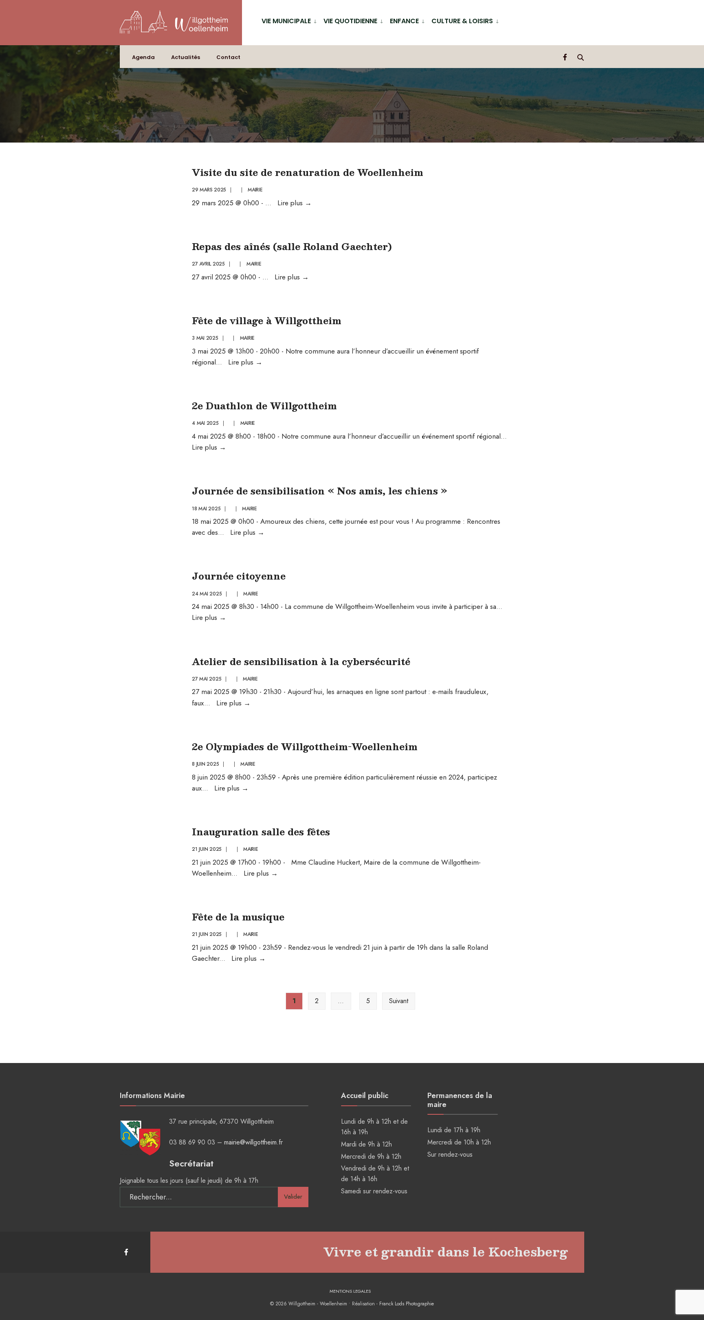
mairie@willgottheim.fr (253, 1142)
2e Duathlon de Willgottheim (264, 405)
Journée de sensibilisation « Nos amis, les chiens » (319, 490)
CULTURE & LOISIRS (462, 21)
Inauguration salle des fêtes (261, 831)
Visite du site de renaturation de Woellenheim (307, 172)
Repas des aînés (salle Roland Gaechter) (292, 246)
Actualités (185, 57)
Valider (293, 1196)
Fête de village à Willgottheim (266, 320)
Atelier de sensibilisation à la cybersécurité (301, 661)
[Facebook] (566, 57)
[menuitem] (289, 20)
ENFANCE (404, 21)
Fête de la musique (238, 916)
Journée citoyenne (239, 575)
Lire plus (294, 203)
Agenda (143, 57)
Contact (228, 57)
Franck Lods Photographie (406, 1303)
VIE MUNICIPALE (286, 21)
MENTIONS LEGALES (350, 1291)
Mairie (255, 189)
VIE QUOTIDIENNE (350, 21)
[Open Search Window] (580, 57)
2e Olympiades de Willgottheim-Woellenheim (305, 746)
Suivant (398, 1001)
